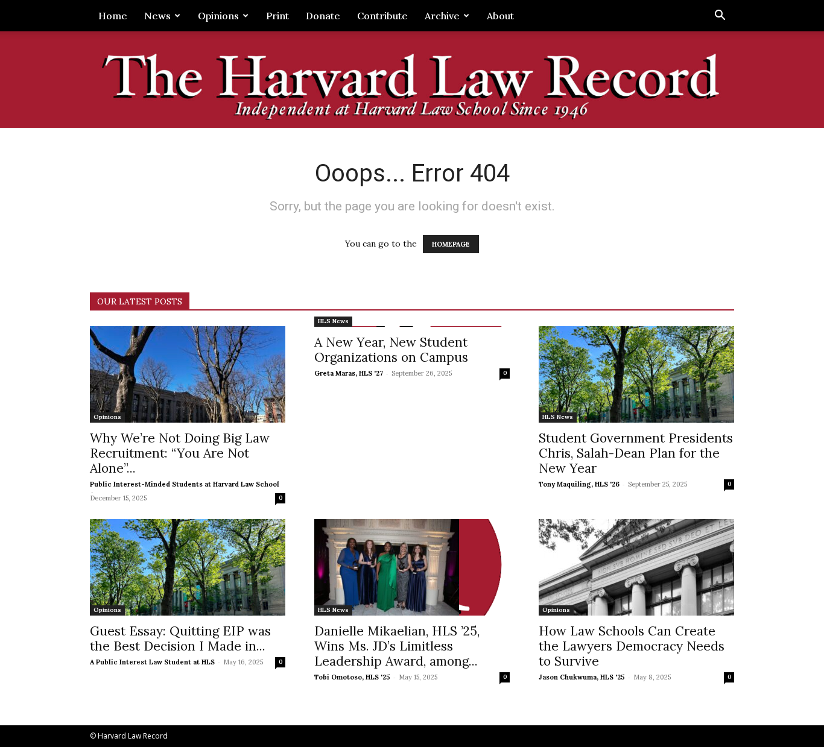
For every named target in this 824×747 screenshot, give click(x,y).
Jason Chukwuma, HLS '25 (582, 677)
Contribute (382, 16)
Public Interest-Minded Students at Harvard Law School (184, 484)
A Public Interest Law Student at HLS (152, 662)
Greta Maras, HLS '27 (348, 373)
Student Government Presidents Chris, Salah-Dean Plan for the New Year (636, 453)
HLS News (333, 321)
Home (112, 16)
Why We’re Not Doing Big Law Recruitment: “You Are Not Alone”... (180, 453)
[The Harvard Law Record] (412, 80)
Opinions (218, 16)
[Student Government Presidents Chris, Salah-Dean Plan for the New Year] (636, 374)
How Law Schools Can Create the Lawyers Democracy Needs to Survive (631, 646)
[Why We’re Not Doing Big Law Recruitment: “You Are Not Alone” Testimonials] (187, 374)
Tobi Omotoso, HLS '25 (352, 677)
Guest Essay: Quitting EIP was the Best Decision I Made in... (180, 638)
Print (277, 16)
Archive (442, 16)
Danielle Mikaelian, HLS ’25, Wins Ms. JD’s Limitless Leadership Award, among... (397, 646)
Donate (323, 16)
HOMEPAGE (451, 244)
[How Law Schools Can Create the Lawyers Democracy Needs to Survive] (636, 567)
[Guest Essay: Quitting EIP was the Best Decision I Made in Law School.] (187, 567)
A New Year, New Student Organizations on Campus (391, 349)
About (500, 16)
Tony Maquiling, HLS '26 (579, 484)
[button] (719, 16)
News (157, 16)
